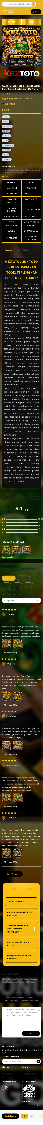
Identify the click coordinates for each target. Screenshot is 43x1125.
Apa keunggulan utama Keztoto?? (18, 944)
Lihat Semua (12, 874)
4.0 (17, 585)
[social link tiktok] (36, 1106)
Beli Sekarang (10, 1116)
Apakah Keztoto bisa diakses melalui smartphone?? (17, 928)
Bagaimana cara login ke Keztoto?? (19, 914)
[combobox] (21, 600)
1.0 (17, 592)
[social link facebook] (32, 1106)
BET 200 (5, 140)
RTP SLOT (6, 131)
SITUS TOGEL (11, 284)
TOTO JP (5, 121)
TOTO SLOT (6, 136)
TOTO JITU (6, 150)
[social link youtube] (28, 1106)
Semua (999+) (8, 578)
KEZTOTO (6, 117)
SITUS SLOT (7, 159)
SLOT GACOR (7, 126)
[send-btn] (38, 1061)
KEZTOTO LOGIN (29, 1074)
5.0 (6, 585)
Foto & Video (24, 578)
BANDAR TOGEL (8, 1077)
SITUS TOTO (6, 1071)
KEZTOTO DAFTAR (29, 1077)
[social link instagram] (23, 1106)
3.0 (28, 585)
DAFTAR (11, 22)
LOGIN (31, 22)
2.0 (6, 592)
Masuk (5, 176)
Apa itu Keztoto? (15, 901)
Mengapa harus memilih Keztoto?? (19, 957)
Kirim (31, 1033)
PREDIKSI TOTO (8, 145)
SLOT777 (5, 155)
